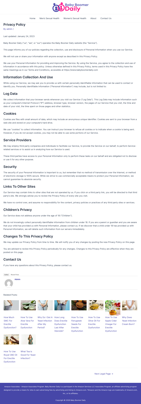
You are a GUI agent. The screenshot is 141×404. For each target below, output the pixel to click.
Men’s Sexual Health (49, 18)
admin (17, 279)
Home (32, 18)
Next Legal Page (104, 374)
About (93, 18)
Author (6, 274)
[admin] (9, 283)
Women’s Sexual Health (74, 18)
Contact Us (105, 18)
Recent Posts (15, 274)
